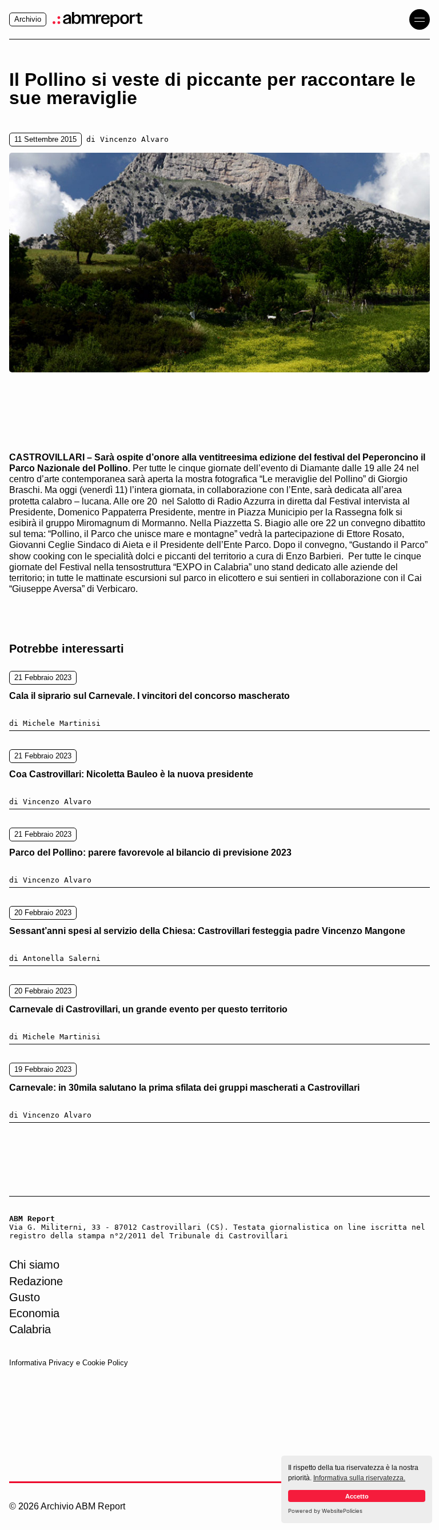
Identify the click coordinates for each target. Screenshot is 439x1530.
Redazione (36, 1281)
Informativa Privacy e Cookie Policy (68, 1362)
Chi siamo (34, 1264)
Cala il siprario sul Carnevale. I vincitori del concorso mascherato (149, 696)
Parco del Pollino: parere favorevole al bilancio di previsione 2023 (150, 852)
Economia (34, 1313)
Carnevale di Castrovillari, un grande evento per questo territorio (148, 1009)
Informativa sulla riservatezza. (359, 1478)
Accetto (357, 1496)
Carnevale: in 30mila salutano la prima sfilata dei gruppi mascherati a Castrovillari (184, 1087)
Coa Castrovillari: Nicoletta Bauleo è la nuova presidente (131, 774)
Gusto (24, 1297)
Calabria (30, 1329)
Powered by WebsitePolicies (325, 1511)
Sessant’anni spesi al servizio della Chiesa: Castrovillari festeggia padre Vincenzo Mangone (207, 931)
